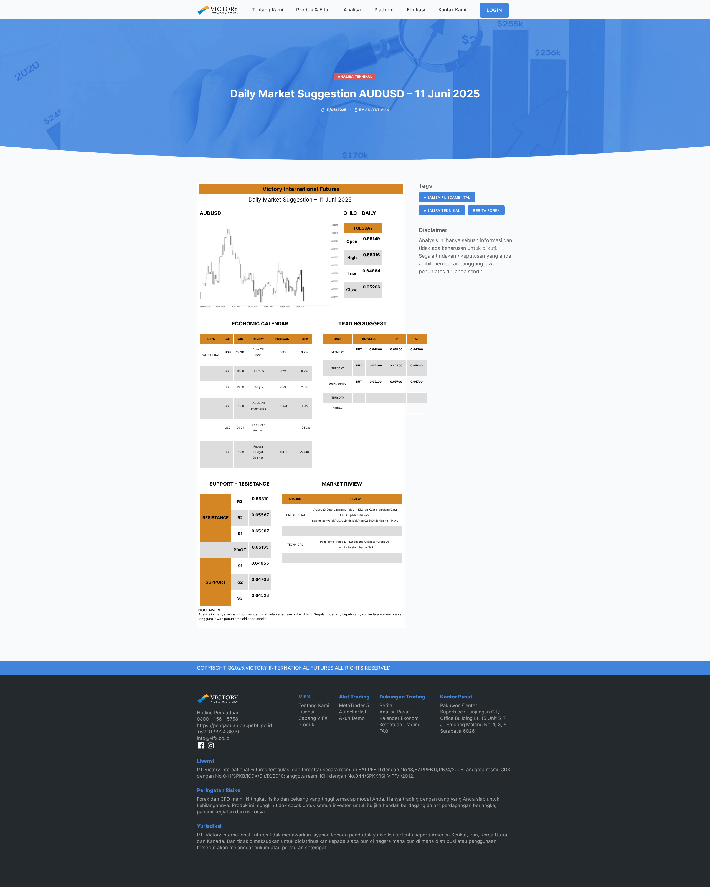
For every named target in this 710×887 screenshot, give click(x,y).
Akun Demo (352, 718)
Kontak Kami (452, 9)
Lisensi (306, 712)
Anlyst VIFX (377, 109)
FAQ (383, 731)
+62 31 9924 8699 (218, 732)
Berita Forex (486, 210)
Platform (384, 9)
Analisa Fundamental (447, 197)
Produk (306, 724)
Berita (385, 705)
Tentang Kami (267, 9)
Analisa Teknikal (355, 76)
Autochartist (352, 712)
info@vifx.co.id (213, 738)
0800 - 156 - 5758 (217, 719)
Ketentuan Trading (399, 724)
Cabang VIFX (313, 718)
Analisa (352, 9)
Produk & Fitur (313, 9)
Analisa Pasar (394, 712)
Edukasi (416, 9)
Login (494, 10)
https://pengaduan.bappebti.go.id (234, 725)
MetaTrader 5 (354, 705)
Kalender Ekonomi (399, 718)
